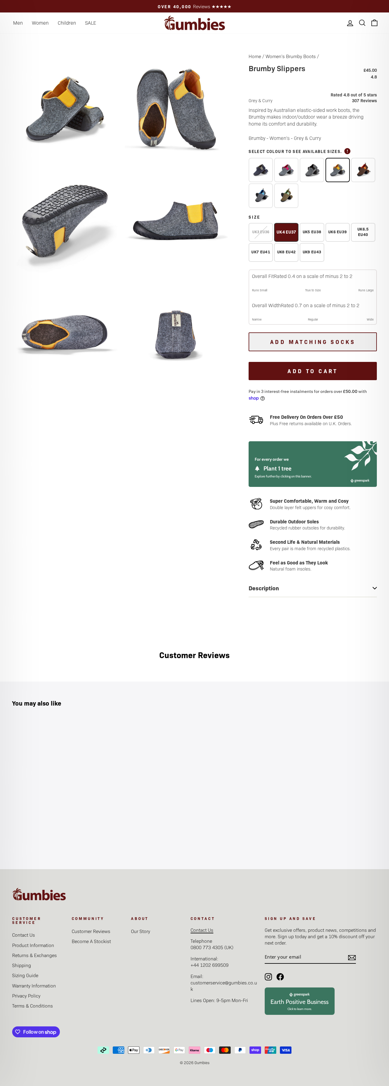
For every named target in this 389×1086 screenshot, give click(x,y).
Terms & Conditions (32, 1005)
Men (18, 22)
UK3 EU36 (260, 231)
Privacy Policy (26, 995)
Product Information (33, 945)
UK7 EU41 (260, 251)
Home (255, 56)
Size (254, 217)
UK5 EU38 (312, 231)
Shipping (21, 965)
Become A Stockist (91, 941)
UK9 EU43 (312, 251)
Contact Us (23, 935)
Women (40, 22)
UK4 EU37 (286, 232)
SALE (90, 22)
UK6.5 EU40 (363, 231)
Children (67, 22)
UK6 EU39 (337, 231)
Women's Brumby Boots (291, 56)
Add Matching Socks (312, 341)
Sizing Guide (25, 975)
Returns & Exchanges (34, 955)
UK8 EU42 (286, 251)
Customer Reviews (91, 931)
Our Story (140, 931)
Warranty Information (34, 985)
